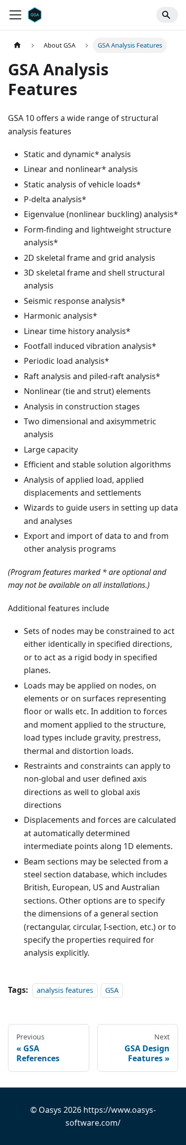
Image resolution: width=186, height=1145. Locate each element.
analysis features (65, 990)
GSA (112, 990)
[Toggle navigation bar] (15, 14)
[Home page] (17, 45)
